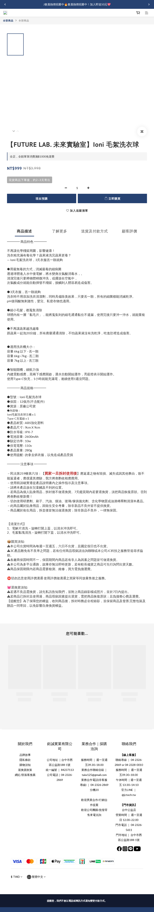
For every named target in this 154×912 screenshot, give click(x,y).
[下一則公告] (149, 4)
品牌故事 (25, 754)
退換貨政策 (25, 769)
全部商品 (8, 20)
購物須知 (25, 764)
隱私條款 (25, 759)
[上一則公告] (5, 4)
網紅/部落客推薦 (25, 774)
